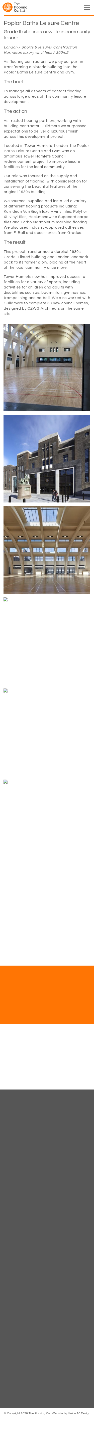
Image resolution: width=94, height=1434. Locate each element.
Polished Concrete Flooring (47, 1158)
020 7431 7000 (49, 1321)
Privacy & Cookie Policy (47, 1267)
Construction (47, 1192)
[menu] (87, 8)
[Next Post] (85, 1079)
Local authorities (47, 1217)
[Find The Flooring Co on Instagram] (61, 1336)
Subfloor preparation (47, 1142)
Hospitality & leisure (47, 1233)
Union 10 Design (79, 1413)
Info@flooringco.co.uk (49, 1326)
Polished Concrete (47, 1242)
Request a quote (47, 1016)
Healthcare (47, 1175)
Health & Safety (47, 1250)
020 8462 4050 (49, 1317)
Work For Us (47, 1275)
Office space (47, 1200)
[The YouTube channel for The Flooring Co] (51, 1336)
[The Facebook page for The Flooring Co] (33, 1336)
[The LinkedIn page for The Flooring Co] (42, 1336)
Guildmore (50, 126)
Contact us (47, 1004)
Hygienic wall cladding (47, 1150)
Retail (47, 1183)
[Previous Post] (9, 1079)
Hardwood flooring (47, 1108)
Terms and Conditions (47, 1258)
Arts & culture (47, 1208)
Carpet (47, 1117)
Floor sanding (47, 1133)
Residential (47, 1225)
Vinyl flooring (47, 1125)
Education (47, 1167)
